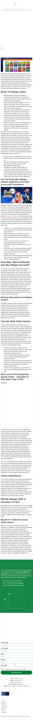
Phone (3, 659)
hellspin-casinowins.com (12, 216)
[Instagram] (7, 694)
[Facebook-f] (3, 694)
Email (3, 654)
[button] (16, 9)
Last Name (4, 648)
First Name (4, 642)
